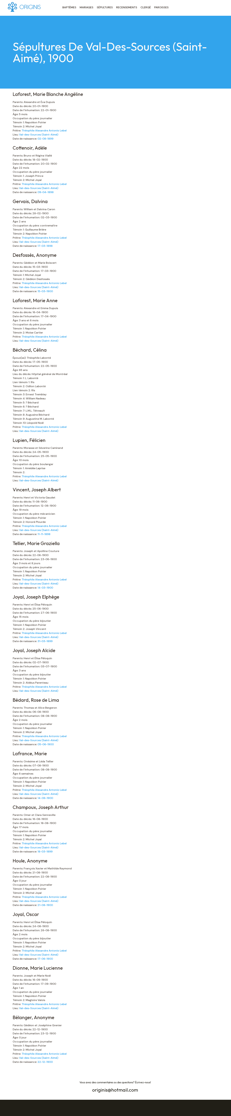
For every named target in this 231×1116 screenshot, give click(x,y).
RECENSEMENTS (126, 7)
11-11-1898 (44, 534)
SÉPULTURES (105, 7)
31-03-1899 (45, 641)
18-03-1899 (45, 851)
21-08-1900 (45, 905)
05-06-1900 (46, 744)
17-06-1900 (45, 959)
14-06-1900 (45, 798)
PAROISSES (161, 7)
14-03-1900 (45, 587)
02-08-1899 (45, 138)
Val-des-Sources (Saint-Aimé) (38, 134)
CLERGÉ (146, 7)
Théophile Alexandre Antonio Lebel (44, 130)
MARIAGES (86, 7)
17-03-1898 (45, 246)
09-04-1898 (46, 192)
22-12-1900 (45, 1062)
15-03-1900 (45, 291)
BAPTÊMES (69, 7)
